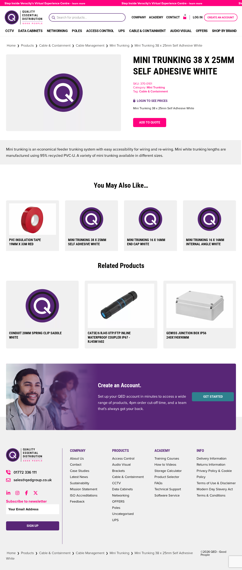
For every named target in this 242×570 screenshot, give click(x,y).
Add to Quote (149, 122)
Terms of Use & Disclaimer (216, 483)
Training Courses (166, 458)
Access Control (100, 31)
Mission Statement (83, 489)
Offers (201, 31)
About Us (77, 458)
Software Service (167, 495)
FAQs (158, 483)
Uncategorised (123, 513)
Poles (77, 31)
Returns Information (211, 464)
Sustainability (79, 483)
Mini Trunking (119, 45)
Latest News (79, 476)
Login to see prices (152, 101)
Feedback (77, 501)
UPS (121, 31)
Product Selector (166, 476)
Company (139, 17)
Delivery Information (211, 458)
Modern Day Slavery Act (215, 489)
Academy (156, 17)
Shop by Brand (224, 31)
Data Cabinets (30, 31)
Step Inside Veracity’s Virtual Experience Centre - (155, 3)
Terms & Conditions (211, 495)
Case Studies (79, 470)
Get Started (213, 396)
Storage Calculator (168, 470)
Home (11, 45)
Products (27, 45)
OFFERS (118, 501)
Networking (57, 31)
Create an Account (220, 17)
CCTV (9, 31)
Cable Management (90, 45)
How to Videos (165, 464)
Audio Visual (181, 31)
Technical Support (167, 489)
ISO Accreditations (83, 495)
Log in (197, 17)
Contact (173, 17)
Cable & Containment (147, 31)
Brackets (118, 470)
